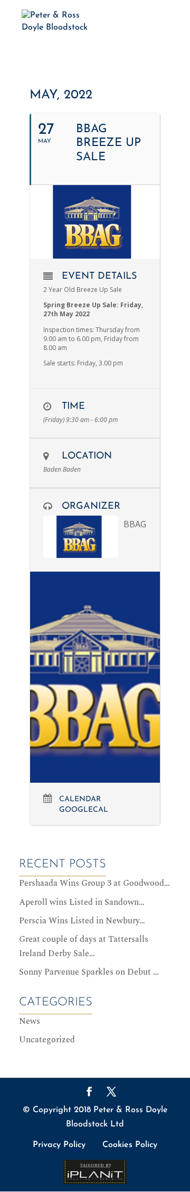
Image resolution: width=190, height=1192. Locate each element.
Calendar (80, 799)
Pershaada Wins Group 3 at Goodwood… (94, 883)
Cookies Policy (129, 1145)
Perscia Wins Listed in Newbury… (82, 920)
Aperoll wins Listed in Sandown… (82, 902)
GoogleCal (83, 810)
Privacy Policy (59, 1145)
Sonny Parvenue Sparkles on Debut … (89, 972)
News (29, 1021)
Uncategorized (47, 1039)
